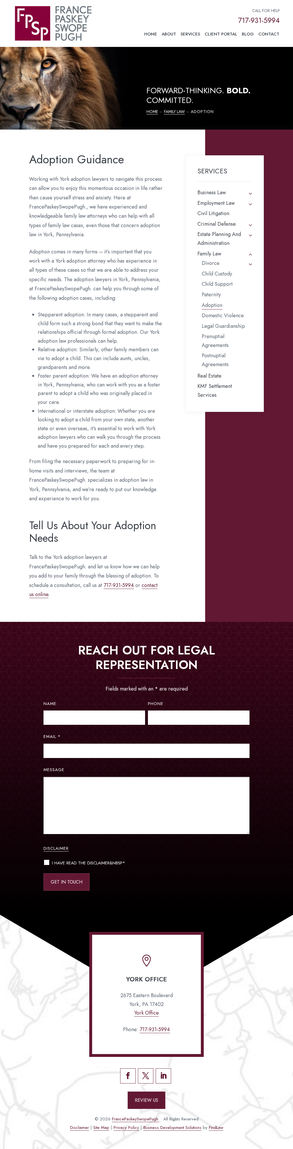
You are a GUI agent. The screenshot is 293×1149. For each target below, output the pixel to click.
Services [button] (190, 34)
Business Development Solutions (172, 1127)
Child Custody (217, 273)
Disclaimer (56, 848)
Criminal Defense (216, 224)
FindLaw (216, 1127)
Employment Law (216, 203)
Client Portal (221, 34)
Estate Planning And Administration (219, 239)
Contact (268, 34)
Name (49, 703)
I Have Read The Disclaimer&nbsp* (88, 863)
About (169, 34)
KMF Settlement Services (214, 390)
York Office (146, 1013)
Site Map (101, 1127)
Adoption (212, 305)
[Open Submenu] (250, 193)
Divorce (210, 263)
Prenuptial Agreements (215, 341)
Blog (248, 34)
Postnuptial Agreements (215, 360)
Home (150, 34)
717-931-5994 (259, 20)
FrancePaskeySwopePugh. (135, 1119)
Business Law (211, 192)
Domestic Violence (223, 315)
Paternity (211, 294)
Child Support (217, 284)
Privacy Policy (126, 1127)
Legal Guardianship (223, 326)
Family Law (209, 253)
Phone (155, 703)
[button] (286, 1107)
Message (53, 770)
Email (52, 736)
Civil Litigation (213, 213)
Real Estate (209, 376)
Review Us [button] (146, 1100)
